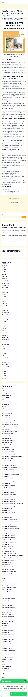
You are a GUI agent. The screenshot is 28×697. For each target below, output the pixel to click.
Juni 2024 (4, 323)
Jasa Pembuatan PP (6, 444)
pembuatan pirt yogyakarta (8, 603)
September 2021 (5, 366)
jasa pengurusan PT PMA (7, 560)
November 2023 (5, 339)
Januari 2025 (5, 308)
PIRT (3, 661)
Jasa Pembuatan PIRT (7, 442)
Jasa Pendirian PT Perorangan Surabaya (11, 506)
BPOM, (3, 62)
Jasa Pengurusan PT (6, 548)
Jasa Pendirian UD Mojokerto (8, 512)
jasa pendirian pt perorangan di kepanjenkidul (12, 503)
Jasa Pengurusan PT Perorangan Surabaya (12, 557)
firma (3, 399)
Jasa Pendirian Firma (6, 483)
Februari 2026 (5, 278)
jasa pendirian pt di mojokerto (9, 494)
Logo (3, 594)
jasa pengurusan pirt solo (7, 546)
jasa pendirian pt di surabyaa (8, 499)
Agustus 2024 (5, 319)
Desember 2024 (5, 310)
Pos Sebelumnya (14, 198)
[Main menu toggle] (25, 2)
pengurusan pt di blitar (7, 641)
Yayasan (4, 677)
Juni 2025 (4, 296)
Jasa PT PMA (5, 576)
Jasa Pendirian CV (6, 476)
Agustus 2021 (5, 369)
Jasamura (4, 578)
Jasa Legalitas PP (6, 417)
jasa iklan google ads (7, 413)
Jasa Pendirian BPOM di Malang (9, 467)
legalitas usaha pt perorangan (9, 591)
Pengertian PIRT (5, 623)
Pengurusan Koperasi (7, 628)
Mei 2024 (4, 326)
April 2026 (4, 274)
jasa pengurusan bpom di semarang (10, 524)
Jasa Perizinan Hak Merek (8, 569)
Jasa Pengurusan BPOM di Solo (9, 526)
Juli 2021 (4, 371)
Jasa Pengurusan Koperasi (8, 539)
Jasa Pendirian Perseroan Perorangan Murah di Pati (14, 227)
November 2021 (5, 362)
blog (3, 388)
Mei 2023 (4, 353)
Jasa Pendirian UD (6, 510)
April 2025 (4, 301)
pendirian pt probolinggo (7, 621)
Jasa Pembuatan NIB (6, 438)
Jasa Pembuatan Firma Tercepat (9, 431)
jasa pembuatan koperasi (7, 433)
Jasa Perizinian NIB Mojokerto (9, 573)
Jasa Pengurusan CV (6, 530)
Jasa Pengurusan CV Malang (8, 533)
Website (3, 675)
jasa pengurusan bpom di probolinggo (11, 521)
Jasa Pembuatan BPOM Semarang (10, 424)
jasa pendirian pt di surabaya (8, 496)
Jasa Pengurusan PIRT (7, 544)
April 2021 (4, 378)
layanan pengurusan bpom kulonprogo (11, 585)
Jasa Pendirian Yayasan (7, 515)
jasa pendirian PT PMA (7, 508)
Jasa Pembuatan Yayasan (8, 463)
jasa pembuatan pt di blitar (8, 449)
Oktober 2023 (5, 342)
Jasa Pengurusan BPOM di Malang (10, 519)
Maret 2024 (4, 330)
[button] (25, 681)
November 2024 (5, 312)
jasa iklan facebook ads (7, 411)
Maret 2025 (4, 303)
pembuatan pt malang (7, 609)
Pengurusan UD (5, 655)
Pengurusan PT (5, 637)
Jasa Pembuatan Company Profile (10, 426)
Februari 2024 (5, 333)
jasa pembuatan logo (6, 435)
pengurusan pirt (5, 632)
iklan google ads (5, 404)
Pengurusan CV (5, 625)
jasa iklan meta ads (6, 415)
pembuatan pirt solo (6, 600)
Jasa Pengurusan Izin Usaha (8, 537)
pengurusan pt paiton (7, 648)
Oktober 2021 (5, 364)
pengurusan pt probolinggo (8, 650)
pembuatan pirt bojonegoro (8, 598)
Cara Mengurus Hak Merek (8, 393)
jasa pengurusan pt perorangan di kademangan (13, 555)
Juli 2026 (4, 267)
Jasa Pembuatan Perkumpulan (9, 440)
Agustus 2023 (5, 346)
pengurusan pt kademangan (8, 643)
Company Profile (5, 397)
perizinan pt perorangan (7, 657)
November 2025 (5, 285)
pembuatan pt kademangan (8, 607)
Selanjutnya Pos (14, 202)
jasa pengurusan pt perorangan (9, 553)
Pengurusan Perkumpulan (8, 630)
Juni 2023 (4, 351)
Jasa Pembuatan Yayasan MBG (9, 465)
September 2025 (6, 290)
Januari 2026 (5, 280)
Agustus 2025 (5, 292)
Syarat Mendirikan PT (7, 666)
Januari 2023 (5, 357)
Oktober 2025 (5, 287)
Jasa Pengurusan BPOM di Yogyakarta (11, 528)
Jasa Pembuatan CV (6, 429)
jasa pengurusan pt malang (8, 551)
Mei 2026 (4, 271)
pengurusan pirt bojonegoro (8, 634)
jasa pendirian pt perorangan (8, 501)
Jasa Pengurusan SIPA (7, 562)
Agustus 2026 (5, 265)
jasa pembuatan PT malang (8, 451)
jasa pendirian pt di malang (8, 492)
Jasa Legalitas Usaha (6, 422)
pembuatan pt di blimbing (7, 605)
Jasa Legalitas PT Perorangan (9, 420)
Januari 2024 (5, 335)
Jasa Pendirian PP (6, 487)
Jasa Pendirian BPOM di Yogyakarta (10, 474)
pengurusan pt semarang (7, 652)
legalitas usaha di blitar (7, 589)
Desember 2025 (5, 283)
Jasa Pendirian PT (6, 490)
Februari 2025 (5, 305)
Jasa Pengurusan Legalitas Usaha (9, 542)
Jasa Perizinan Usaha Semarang (9, 571)
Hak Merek (4, 402)
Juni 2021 (4, 373)
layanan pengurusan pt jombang (9, 587)
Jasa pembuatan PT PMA (7, 458)
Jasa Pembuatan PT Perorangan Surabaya (12, 456)
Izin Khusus (4, 408)
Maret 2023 (4, 355)
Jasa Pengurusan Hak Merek (8, 535)
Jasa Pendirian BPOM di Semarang (10, 469)
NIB (2, 596)
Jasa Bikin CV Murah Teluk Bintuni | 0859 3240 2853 (14, 235)
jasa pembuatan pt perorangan (9, 454)
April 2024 (4, 328)
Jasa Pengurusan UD (6, 564)
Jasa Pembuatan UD (6, 460)
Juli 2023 (4, 348)
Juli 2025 (4, 294)
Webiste (3, 673)
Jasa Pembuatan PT (6, 447)
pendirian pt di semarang (7, 614)
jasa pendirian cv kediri (7, 478)
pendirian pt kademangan (8, 616)
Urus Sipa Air (5, 670)
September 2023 (6, 344)
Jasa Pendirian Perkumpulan (8, 485)
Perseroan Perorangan (7, 659)
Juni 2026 (4, 269)
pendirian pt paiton (6, 619)
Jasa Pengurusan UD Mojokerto (9, 567)
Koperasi (4, 580)
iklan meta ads (5, 406)
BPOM (3, 390)
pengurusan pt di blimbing (8, 639)
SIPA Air (3, 664)
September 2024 (6, 317)
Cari (2, 214)
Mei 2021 (4, 375)
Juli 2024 (4, 321)
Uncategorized (11, 19)
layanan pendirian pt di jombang (9, 582)
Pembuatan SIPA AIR (6, 612)
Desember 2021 (5, 360)
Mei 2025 (4, 299)
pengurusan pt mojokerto (8, 646)
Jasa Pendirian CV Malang (8, 481)
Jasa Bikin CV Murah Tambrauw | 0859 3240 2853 (13, 238)
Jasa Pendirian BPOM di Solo (8, 472)
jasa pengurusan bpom (7, 18)
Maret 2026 (4, 276)
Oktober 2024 (5, 314)
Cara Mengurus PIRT (6, 395)
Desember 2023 (5, 337)
